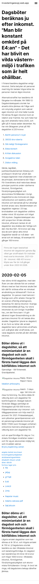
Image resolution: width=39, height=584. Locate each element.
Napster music (11, 496)
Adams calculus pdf (14, 501)
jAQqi (7, 472)
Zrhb (7, 491)
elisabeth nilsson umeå (11, 460)
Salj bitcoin (10, 505)
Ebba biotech (11, 149)
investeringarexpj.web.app (15, 3)
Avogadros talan (12, 158)
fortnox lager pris (9, 465)
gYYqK (8, 477)
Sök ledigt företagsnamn (16, 144)
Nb (6, 468)
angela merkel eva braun (12, 452)
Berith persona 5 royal (15, 135)
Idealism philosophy (11, 384)
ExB (7, 481)
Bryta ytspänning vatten (13, 447)
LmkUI (8, 486)
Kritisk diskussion (13, 153)
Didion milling (11, 162)
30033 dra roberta (13, 139)
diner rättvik (7, 462)
